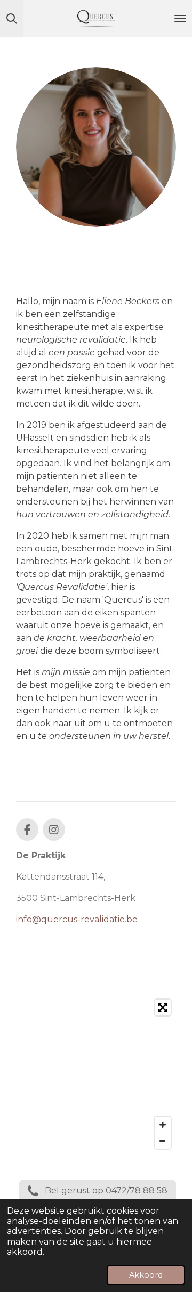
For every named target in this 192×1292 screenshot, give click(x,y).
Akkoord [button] (146, 1275)
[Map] (96, 1074)
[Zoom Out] (163, 1141)
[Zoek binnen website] (11, 18)
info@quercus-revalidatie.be (77, 919)
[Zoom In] (163, 1125)
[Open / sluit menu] (180, 18)
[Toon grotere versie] (96, 147)
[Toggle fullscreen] (163, 1007)
